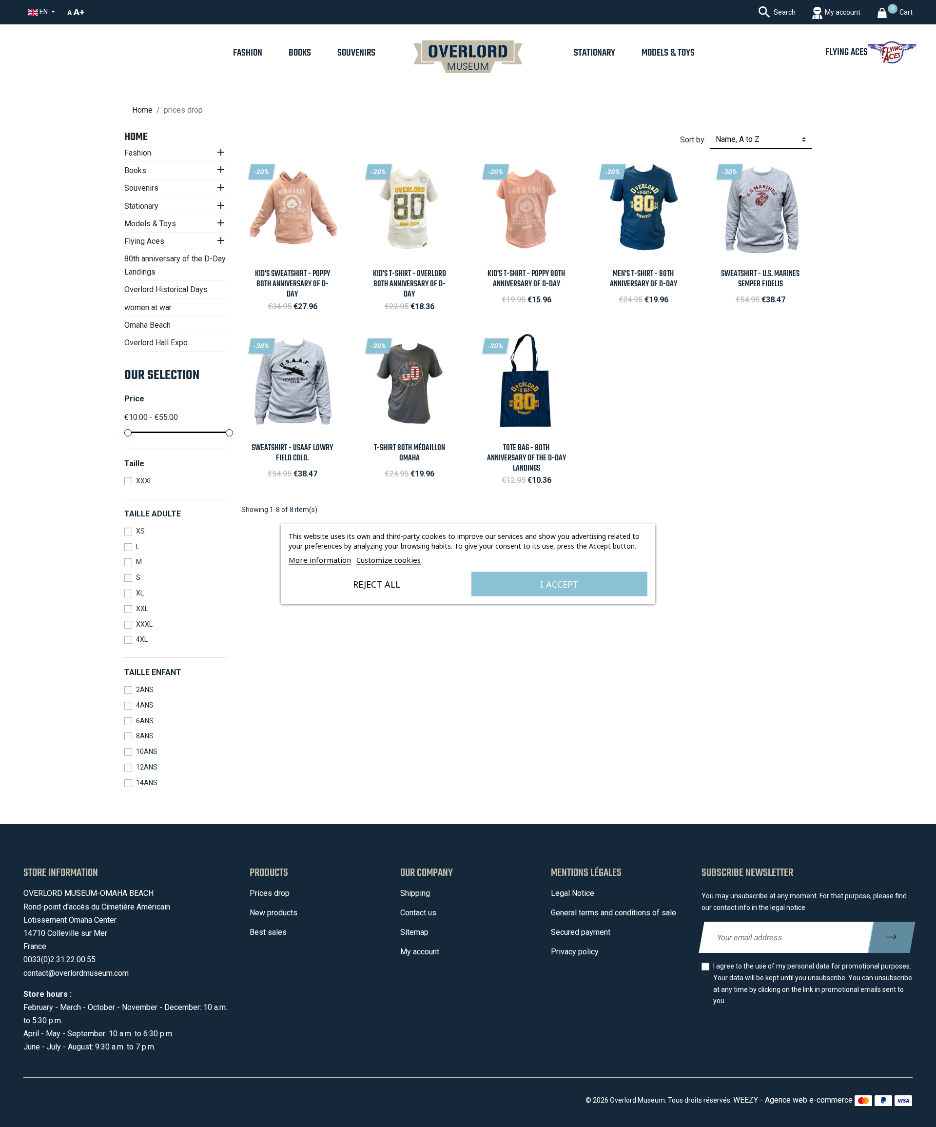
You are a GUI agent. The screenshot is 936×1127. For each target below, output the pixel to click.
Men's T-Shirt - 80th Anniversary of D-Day (643, 279)
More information (320, 559)
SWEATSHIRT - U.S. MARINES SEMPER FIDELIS (760, 279)
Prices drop (270, 893)
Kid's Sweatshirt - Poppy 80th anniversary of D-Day (292, 284)
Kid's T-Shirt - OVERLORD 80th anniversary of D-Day (409, 284)
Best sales (268, 932)
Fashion (137, 153)
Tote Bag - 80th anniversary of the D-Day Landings (526, 458)
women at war (148, 307)
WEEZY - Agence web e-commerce (793, 1100)
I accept (559, 584)
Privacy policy (575, 951)
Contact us (418, 912)
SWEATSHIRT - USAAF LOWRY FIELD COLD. (292, 453)
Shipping (415, 893)
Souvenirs (141, 188)
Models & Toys (150, 223)
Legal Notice (572, 893)
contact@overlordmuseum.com (76, 973)
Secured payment (580, 932)
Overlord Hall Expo (156, 342)
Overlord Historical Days (166, 289)
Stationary (141, 206)
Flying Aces (144, 241)
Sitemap (414, 932)
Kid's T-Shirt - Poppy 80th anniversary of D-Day (526, 279)
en (43, 12)
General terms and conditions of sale (613, 912)
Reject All (376, 584)
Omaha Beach (147, 325)
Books (135, 170)
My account (419, 951)
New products (273, 912)
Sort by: (693, 139)
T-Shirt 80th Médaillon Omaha (409, 453)
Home (136, 137)
